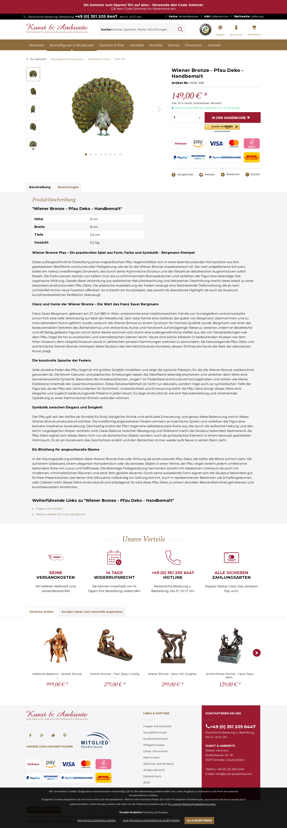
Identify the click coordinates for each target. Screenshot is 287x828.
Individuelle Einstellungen (96, 820)
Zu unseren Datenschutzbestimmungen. (192, 804)
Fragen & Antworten (157, 726)
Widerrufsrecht (154, 770)
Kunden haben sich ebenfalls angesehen (92, 612)
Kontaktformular (155, 732)
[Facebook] (30, 735)
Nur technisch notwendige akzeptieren (151, 820)
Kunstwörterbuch (155, 738)
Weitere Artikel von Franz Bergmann (60, 514)
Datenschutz (152, 776)
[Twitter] (53, 735)
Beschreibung (39, 187)
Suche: (106, 29)
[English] (220, 27)
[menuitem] (142, 29)
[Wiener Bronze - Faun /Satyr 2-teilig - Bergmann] (115, 645)
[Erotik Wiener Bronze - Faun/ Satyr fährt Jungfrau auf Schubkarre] (230, 645)
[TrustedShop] (205, 29)
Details (255, 174)
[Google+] (42, 735)
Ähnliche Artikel (41, 612)
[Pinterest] (65, 735)
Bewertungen (68, 187)
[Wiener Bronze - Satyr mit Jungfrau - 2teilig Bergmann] (172, 645)
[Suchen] (180, 29)
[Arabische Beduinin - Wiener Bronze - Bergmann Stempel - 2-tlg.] (57, 645)
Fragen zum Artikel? (49, 508)
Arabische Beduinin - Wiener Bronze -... (57, 675)
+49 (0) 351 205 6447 (96, 16)
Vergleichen (184, 174)
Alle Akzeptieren (199, 820)
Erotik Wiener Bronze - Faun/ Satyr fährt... (230, 675)
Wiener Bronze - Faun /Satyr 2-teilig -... (114, 675)
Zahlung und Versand (158, 763)
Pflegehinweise (154, 745)
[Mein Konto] (236, 27)
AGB (146, 782)
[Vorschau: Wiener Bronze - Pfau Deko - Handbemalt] (33, 74)
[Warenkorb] (254, 27)
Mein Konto (151, 757)
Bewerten (233, 174)
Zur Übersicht (38, 59)
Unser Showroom (155, 751)
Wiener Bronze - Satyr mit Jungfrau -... (172, 675)
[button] (222, 128)
